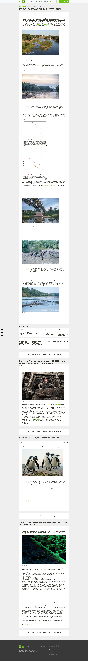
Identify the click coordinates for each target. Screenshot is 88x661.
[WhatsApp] (2, 335)
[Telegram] (2, 329)
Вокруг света (66, 365)
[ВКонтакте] (2, 334)
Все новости (67, 326)
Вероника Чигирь (28, 319)
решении (37, 419)
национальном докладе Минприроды (41, 24)
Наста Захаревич (28, 624)
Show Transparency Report (54, 652)
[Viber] (2, 332)
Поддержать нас (64, 1)
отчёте (63, 284)
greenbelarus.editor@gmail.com (58, 650)
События (44, 1)
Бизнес (67, 527)
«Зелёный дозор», (42, 226)
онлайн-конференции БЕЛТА (51, 185)
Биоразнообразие (65, 442)
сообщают (58, 404)
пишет (53, 447)
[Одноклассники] (2, 328)
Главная (20, 6)
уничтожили (34, 501)
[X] (2, 331)
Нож (27, 508)
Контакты (43, 646)
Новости (31, 1)
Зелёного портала (45, 66)
